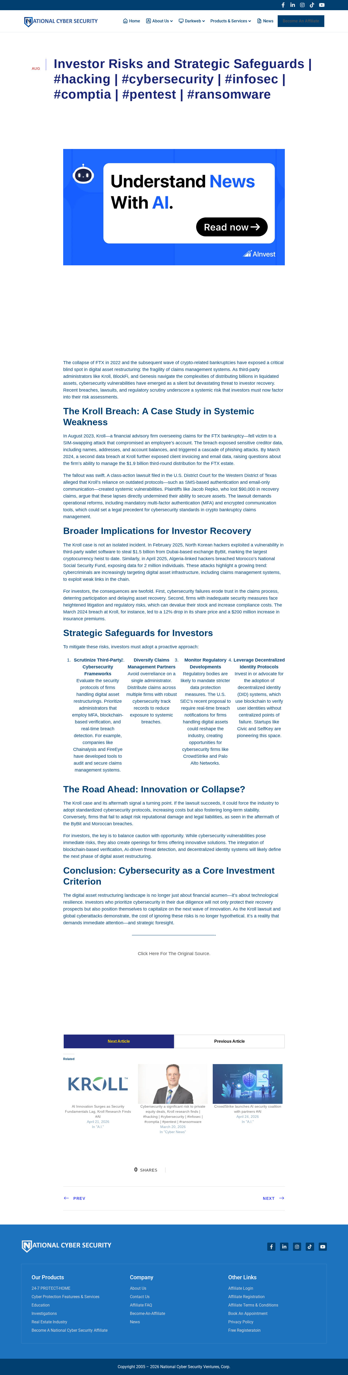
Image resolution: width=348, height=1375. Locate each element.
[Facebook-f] (283, 5)
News (135, 1321)
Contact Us (140, 1296)
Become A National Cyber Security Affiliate (70, 1330)
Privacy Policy (240, 1321)
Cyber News (175, 108)
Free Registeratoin (244, 1330)
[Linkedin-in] (292, 5)
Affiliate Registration (246, 1296)
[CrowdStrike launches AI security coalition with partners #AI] (248, 1084)
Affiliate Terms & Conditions (253, 1305)
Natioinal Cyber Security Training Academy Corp (106, 108)
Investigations (44, 1313)
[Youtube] (321, 5)
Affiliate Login (240, 1288)
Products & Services (228, 21)
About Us (138, 1288)
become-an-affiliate (147, 1313)
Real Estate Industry (49, 1321)
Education (41, 1305)
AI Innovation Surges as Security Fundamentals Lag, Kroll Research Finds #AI (98, 1111)
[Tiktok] (312, 5)
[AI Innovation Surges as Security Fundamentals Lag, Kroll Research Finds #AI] (98, 1084)
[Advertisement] (174, 311)
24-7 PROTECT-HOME (51, 1288)
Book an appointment (247, 1313)
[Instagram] (302, 5)
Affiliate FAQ (141, 1305)
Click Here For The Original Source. (174, 953)
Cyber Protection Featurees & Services (65, 1296)
